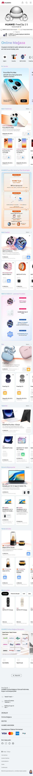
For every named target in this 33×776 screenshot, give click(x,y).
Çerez (2, 764)
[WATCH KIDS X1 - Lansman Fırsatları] (16, 318)
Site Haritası (4, 755)
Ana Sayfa (4, 688)
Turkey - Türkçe (6, 751)
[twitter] (13, 743)
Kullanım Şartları (5, 758)
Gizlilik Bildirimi (5, 761)
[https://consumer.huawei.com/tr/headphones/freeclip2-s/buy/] (16, 22)
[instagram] (6, 743)
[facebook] (2, 743)
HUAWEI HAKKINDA (7, 725)
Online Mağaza (6, 717)
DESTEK (4, 721)
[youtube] (9, 743)
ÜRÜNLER (4, 713)
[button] (22, 2)
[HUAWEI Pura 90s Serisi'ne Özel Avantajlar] (16, 200)
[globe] (2, 751)
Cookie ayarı (4, 767)
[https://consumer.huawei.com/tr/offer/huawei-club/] (15, 643)
